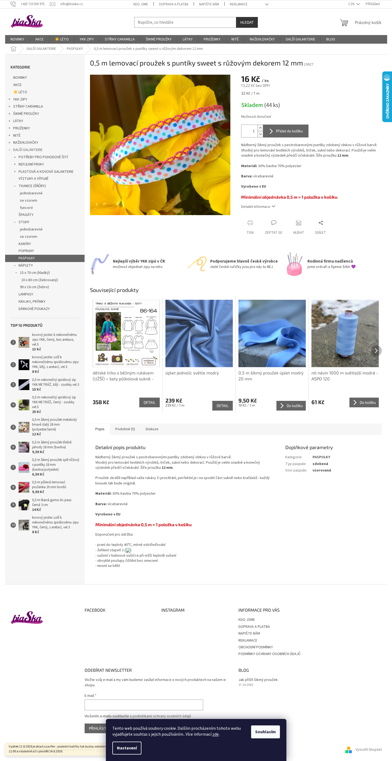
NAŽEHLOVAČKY (25, 142)
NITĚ (16, 135)
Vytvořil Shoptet (369, 750)
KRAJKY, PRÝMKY (32, 301)
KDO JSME (140, 4)
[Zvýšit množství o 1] (260, 128)
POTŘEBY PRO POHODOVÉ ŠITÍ (43, 157)
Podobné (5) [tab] (125, 429)
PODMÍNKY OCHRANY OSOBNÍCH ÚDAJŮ (269, 654)
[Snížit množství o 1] (260, 134)
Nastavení (127, 748)
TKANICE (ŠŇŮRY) (32, 186)
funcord (26, 208)
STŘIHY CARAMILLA (28, 106)
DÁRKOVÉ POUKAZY (34, 309)
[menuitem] (17, 39)
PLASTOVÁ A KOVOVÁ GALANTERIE (46, 171)
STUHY (24, 222)
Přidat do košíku (289, 131)
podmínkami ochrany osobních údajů (162, 716)
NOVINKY (20, 77)
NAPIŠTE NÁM (209, 4)
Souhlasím (265, 732)
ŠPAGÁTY (26, 215)
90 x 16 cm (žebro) (34, 287)
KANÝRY (25, 244)
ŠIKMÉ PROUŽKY (26, 113)
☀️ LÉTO (20, 92)
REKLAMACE (239, 4)
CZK (351, 4)
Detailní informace (255, 206)
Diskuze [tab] (152, 429)
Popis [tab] (100, 429)
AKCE (17, 85)
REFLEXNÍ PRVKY (31, 164)
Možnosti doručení (256, 116)
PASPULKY (27, 258)
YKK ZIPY (20, 99)
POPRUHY (26, 251)
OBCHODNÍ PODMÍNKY (255, 647)
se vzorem (28, 200)
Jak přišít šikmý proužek (258, 680)
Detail (149, 402)
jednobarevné (31, 193)
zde (215, 734)
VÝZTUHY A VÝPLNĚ (33, 178)
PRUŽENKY (21, 128)
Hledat (247, 22)
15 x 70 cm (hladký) (35, 273)
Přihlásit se (100, 728)
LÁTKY (18, 121)
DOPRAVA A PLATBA (173, 4)
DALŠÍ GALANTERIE (28, 150)
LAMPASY (26, 294)
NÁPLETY (26, 265)
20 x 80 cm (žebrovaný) (39, 280)
